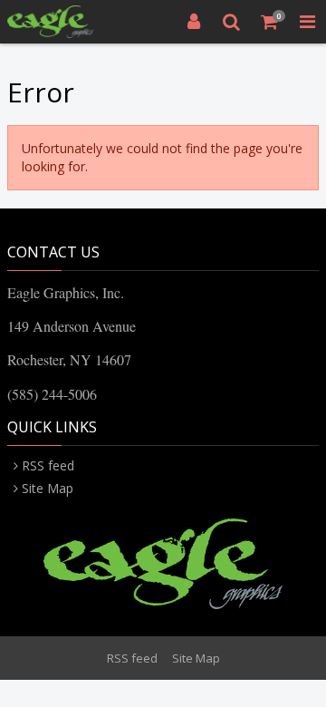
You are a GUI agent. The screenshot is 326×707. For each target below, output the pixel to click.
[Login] (194, 22)
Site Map (47, 488)
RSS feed (48, 465)
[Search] (232, 22)
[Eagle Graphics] (50, 21)
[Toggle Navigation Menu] (307, 22)
